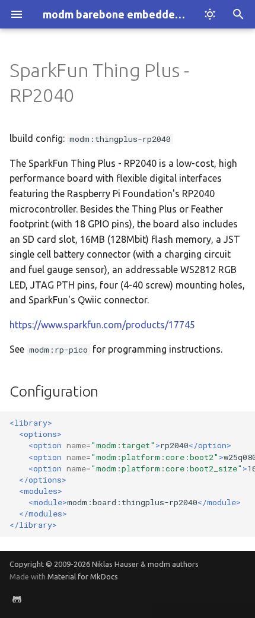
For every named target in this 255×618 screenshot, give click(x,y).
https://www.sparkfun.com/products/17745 (102, 324)
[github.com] (16, 599)
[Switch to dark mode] (210, 14)
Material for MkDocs (82, 576)
